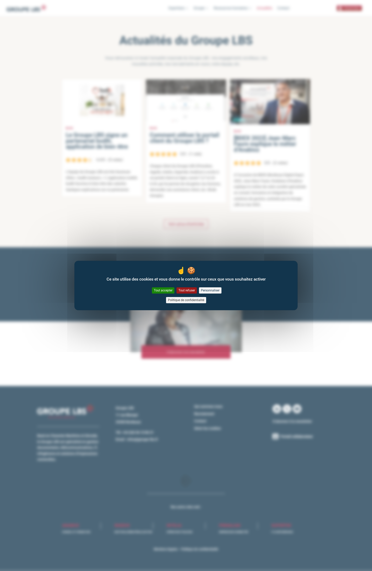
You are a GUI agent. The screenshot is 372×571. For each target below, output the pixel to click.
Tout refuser (186, 290)
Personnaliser (210, 290)
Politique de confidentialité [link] (186, 300)
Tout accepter (163, 290)
